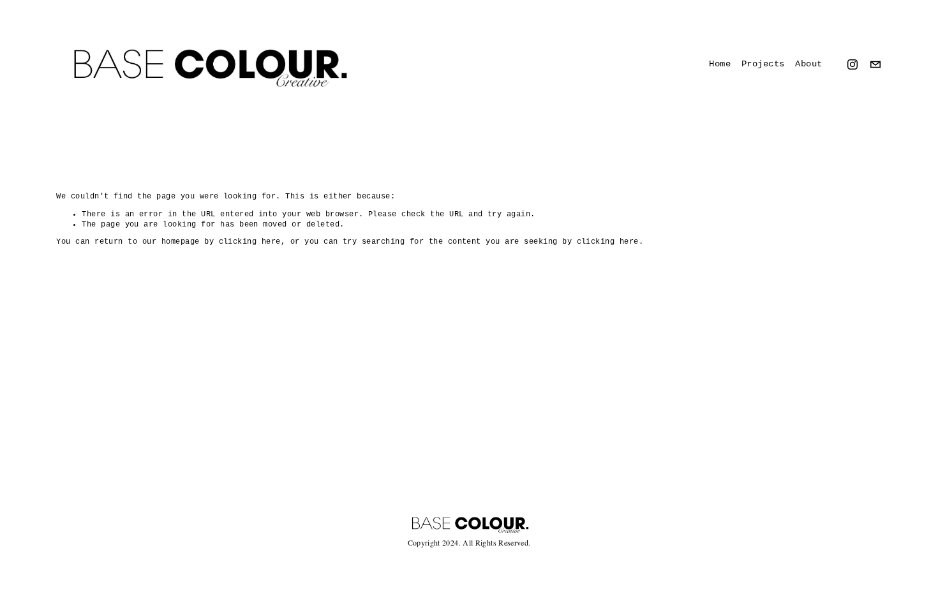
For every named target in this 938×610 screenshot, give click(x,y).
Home (720, 64)
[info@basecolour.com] (875, 64)
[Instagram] (852, 64)
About (809, 64)
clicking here (250, 241)
